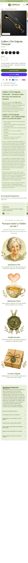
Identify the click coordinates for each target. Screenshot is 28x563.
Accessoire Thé (6, 103)
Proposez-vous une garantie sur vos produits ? (12, 432)
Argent (6, 52)
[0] (26, 4)
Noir (13, 52)
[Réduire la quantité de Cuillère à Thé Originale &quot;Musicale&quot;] (2, 59)
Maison (2, 9)
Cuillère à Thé (17, 102)
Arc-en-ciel (10, 52)
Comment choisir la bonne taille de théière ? (12, 423)
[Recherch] (24, 4)
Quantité (2, 56)
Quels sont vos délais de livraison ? (10, 411)
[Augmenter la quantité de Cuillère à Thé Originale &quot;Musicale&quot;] (6, 59)
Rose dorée (17, 52)
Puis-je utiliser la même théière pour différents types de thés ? (13, 427)
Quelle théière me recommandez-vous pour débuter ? (12, 419)
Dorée (2, 52)
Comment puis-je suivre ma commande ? (11, 414)
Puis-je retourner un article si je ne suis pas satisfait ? (12, 436)
